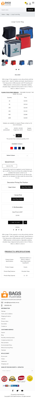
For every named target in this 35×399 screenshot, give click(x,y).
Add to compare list (25, 222)
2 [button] (19, 69)
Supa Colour (12, 187)
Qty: (14, 135)
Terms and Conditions (6, 314)
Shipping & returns (6, 316)
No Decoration (18, 207)
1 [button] (16, 69)
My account (4, 356)
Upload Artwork (9, 162)
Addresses (4, 361)
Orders (3, 359)
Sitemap (3, 311)
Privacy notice (4, 321)
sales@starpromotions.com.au (11, 174)
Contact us (4, 326)
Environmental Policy (6, 345)
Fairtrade (3, 350)
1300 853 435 (7, 305)
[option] (5, 63)
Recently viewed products (8, 337)
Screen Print (18, 195)
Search (30, 10)
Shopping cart (4, 364)
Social (18, 227)
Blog (2, 335)
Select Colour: (11, 155)
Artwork (3, 319)
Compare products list (7, 340)
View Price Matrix (26, 187)
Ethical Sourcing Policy (7, 347)
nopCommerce (20, 394)
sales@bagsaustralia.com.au (11, 302)
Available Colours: (17, 144)
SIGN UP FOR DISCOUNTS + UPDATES (12, 367)
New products (4, 342)
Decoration (4, 324)
